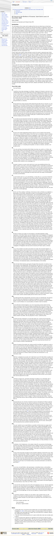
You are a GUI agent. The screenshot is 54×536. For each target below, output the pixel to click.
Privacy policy (33, 533)
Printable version (4, 42)
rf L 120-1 (22, 511)
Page (13, 1)
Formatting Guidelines (5, 25)
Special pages (4, 41)
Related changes (5, 40)
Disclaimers (29, 534)
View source (25, 1)
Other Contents (4, 19)
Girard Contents (4, 14)
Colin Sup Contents (5, 16)
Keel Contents (4, 18)
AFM (20, 55)
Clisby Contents (4, 15)
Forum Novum (4, 24)
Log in (51, 0)
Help (2, 30)
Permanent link (4, 44)
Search (1, 32)
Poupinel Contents (5, 20)
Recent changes (4, 28)
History (30, 1)
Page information (4, 45)
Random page (4, 29)
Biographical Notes (5, 23)
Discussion (18, 1)
